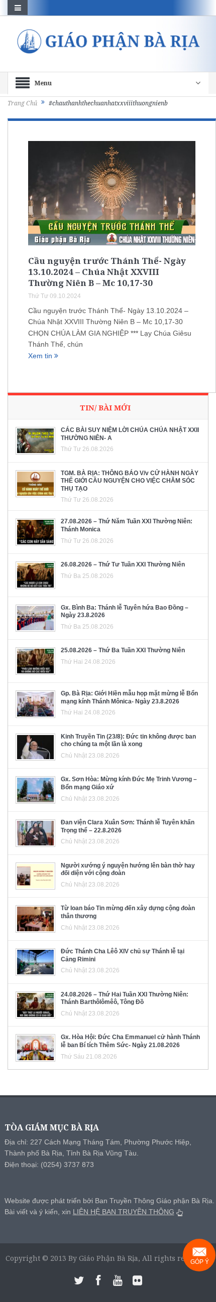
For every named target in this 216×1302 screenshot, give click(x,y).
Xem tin (41, 356)
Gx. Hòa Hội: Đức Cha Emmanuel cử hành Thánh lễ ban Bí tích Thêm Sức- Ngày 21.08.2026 (130, 1041)
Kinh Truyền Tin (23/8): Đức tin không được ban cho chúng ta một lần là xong (128, 740)
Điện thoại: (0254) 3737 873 (49, 1165)
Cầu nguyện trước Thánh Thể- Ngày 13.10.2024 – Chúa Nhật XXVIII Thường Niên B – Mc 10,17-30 (107, 271)
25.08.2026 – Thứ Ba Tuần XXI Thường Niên (123, 650)
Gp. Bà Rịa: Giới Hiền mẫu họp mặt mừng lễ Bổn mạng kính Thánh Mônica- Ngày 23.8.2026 (129, 697)
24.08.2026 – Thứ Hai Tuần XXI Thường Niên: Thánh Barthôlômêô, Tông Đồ (124, 998)
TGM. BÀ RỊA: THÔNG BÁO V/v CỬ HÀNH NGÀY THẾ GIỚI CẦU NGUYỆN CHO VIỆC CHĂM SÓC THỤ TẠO (129, 481)
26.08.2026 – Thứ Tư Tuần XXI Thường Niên (123, 564)
